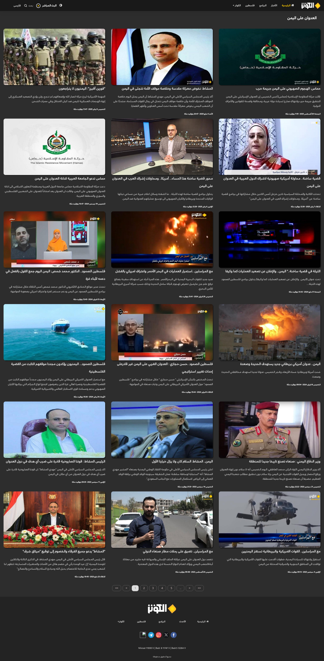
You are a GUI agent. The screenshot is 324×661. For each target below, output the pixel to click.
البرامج (262, 5)
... (180, 588)
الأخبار (274, 5)
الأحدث (182, 621)
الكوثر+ (121, 621)
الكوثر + (237, 5)
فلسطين (250, 5)
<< (199, 588)
